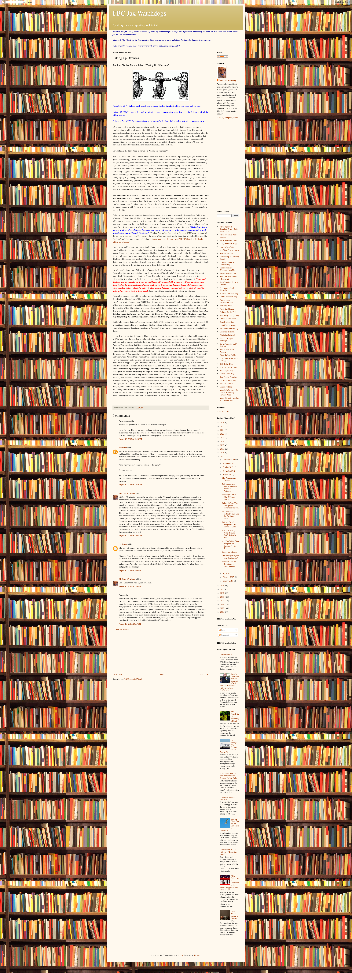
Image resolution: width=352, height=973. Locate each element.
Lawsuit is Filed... (227, 654)
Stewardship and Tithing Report (229, 257)
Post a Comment (122, 629)
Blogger (197, 955)
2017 (222, 448)
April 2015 (227, 573)
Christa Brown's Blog (228, 380)
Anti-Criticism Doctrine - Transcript (229, 277)
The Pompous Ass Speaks (229, 479)
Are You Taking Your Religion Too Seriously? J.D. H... (230, 544)
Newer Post (117, 674)
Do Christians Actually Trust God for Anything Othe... (230, 515)
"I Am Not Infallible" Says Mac (228, 798)
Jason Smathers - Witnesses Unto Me (227, 268)
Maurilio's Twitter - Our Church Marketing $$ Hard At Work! (229, 392)
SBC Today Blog (226, 364)
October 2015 (228, 467)
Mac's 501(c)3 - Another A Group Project (229, 399)
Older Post (204, 674)
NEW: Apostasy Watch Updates (228, 235)
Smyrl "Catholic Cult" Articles (228, 344)
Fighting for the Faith (228, 312)
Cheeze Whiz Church (228, 318)
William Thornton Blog (229, 293)
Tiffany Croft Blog (227, 373)
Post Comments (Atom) (132, 679)
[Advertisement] (161, 652)
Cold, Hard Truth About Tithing (229, 359)
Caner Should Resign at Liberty (234, 914)
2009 (222, 604)
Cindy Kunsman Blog (228, 243)
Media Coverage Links (228, 273)
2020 (222, 437)
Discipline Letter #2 (227, 335)
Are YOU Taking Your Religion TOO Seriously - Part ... (229, 534)
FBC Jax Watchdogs (139, 13)
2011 (222, 597)
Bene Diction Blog (227, 322)
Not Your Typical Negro (229, 250)
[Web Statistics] (222, 56)
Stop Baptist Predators (228, 377)
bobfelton (123, 447)
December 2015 (229, 459)
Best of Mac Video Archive (227, 350)
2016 (222, 452)
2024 (222, 430)
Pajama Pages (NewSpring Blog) (227, 301)
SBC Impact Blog (226, 370)
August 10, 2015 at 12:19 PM (130, 484)
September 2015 (229, 471)
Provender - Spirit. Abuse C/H (227, 288)
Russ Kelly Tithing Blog (229, 315)
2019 (222, 441)
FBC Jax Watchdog (127, 493)
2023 (222, 433)
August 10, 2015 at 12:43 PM (130, 535)
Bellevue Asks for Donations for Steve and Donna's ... (230, 565)
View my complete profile (227, 117)
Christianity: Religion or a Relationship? (230, 556)
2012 (222, 593)
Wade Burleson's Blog (228, 355)
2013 (222, 589)
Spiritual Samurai (226, 253)
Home (161, 674)
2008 (222, 608)
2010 (222, 600)
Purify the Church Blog (229, 328)
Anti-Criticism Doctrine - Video (229, 283)
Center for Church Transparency (227, 263)
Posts (223, 630)
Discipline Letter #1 (227, 331)
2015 (222, 456)
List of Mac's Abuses (228, 325)
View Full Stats (223, 411)
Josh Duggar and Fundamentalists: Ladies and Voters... (229, 487)
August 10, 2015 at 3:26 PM (130, 570)
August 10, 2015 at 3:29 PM (130, 586)
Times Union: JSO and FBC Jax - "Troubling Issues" (228, 852)
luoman (180, 955)
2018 (222, 445)
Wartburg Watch (226, 305)
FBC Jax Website (226, 383)
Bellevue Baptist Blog (228, 367)
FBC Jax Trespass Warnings (226, 339)
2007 (222, 612)
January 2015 (228, 580)
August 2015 (228, 474)
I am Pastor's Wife (227, 246)
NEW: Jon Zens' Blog (228, 240)
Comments (225, 635)
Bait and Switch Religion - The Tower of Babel (229, 524)
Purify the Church (227, 309)
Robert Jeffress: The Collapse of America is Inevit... (230, 505)
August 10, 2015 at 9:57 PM (130, 624)
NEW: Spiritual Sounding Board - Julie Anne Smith (229, 229)
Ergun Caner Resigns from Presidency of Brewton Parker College (229, 775)
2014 (222, 585)
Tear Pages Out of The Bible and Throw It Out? (229, 497)
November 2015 (229, 463)
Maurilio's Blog (226, 386)
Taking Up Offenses (229, 552)
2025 (222, 426)
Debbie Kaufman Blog (228, 296)
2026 (222, 422)
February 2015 (229, 577)
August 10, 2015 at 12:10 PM (130, 439)
